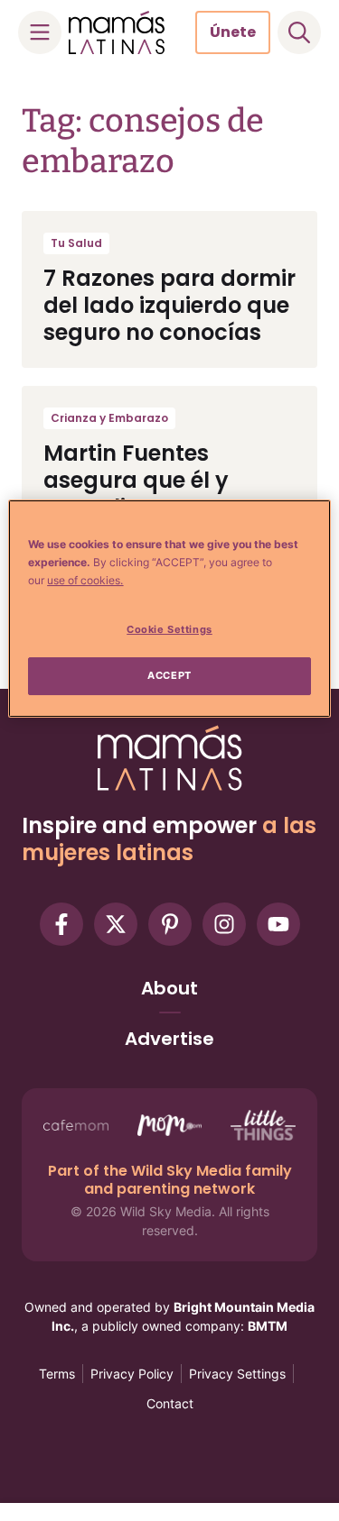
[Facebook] (61, 924)
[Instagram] (224, 924)
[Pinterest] (170, 924)
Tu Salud (76, 243)
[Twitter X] (115, 924)
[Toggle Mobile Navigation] (39, 32)
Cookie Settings (169, 629)
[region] (169, 608)
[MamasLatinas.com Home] (117, 32)
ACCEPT (169, 675)
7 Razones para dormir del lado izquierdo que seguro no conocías (169, 305)
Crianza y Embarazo (109, 418)
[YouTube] (278, 924)
